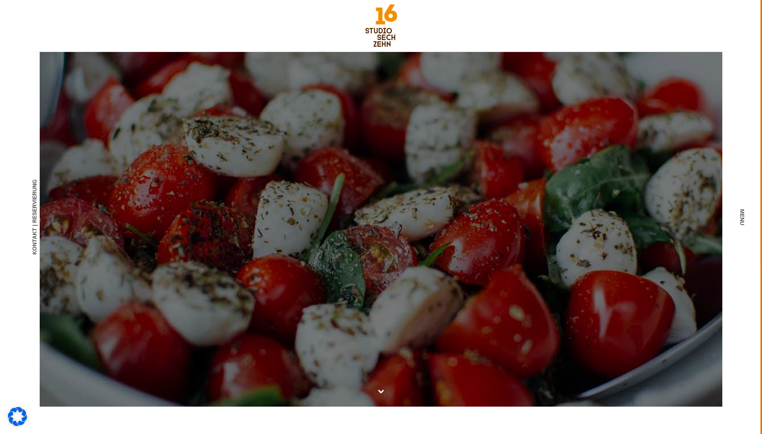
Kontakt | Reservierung (34, 217)
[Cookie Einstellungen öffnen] (17, 424)
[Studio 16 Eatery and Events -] (381, 25)
